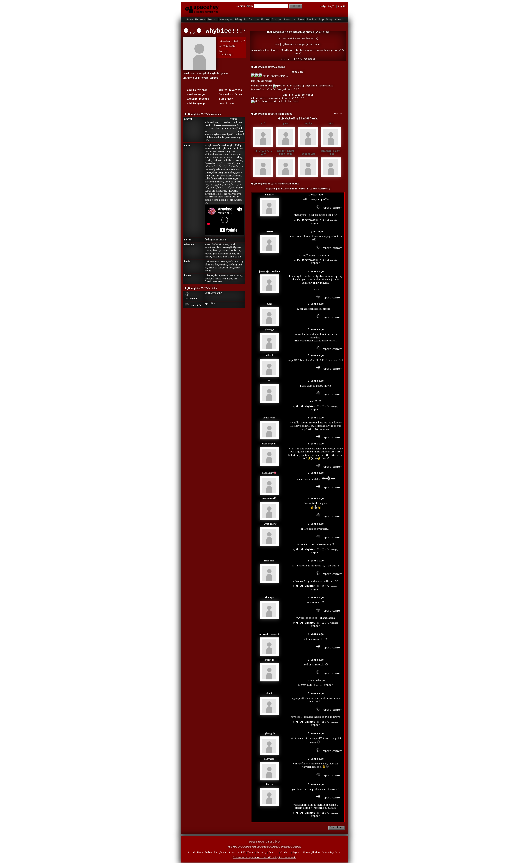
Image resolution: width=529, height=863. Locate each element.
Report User (226, 101)
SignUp (341, 5)
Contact (285, 851)
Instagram (190, 296)
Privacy (261, 851)
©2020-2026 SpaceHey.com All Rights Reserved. (264, 856)
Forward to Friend (230, 92)
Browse (200, 18)
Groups (277, 18)
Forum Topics (209, 76)
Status (316, 851)
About (339, 18)
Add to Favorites (229, 88)
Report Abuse (301, 851)
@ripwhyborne (213, 291)
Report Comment (332, 206)
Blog (238, 18)
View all (305, 187)
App (321, 18)
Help (323, 5)
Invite (312, 18)
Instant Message (197, 97)
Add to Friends (196, 88)
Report (315, 221)
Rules (208, 851)
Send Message (195, 92)
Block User (225, 97)
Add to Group (195, 101)
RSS (243, 851)
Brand (223, 851)
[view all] (338, 111)
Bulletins (251, 18)
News (200, 851)
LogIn (331, 5)
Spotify (195, 303)
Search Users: (245, 5)
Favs (301, 18)
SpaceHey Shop (331, 851)
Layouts (289, 18)
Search (296, 5)
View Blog (322, 30)
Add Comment (321, 187)
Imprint (273, 851)
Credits (234, 851)
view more (310, 36)
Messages (226, 18)
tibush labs (272, 840)
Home (189, 18)
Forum (265, 18)
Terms (251, 851)
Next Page (336, 825)
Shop (329, 18)
